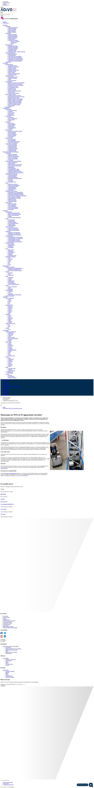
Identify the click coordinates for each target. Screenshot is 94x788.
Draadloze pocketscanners (13, 70)
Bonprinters (8, 26)
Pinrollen (10, 216)
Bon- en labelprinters (10, 298)
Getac (9, 325)
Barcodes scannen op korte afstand (15, 83)
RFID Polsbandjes (12, 168)
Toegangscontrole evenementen (14, 197)
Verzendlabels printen (12, 49)
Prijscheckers (10, 113)
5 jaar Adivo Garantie (7, 623)
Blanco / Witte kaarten (12, 162)
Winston (10, 366)
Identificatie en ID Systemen (11, 191)
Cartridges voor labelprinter (13, 230)
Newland (10, 308)
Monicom (10, 375)
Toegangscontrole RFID (13, 186)
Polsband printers (11, 39)
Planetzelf (10, 369)
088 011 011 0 (6, 5)
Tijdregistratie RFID (12, 188)
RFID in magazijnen (12, 200)
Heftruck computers (12, 80)
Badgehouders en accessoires (11, 173)
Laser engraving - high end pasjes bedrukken (17, 195)
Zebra (9, 257)
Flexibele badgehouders (13, 177)
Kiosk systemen (11, 112)
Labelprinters (8, 33)
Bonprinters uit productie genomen (15, 131)
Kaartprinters (8, 153)
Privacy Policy (6, 625)
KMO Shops (10, 333)
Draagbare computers (12, 78)
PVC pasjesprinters (12, 206)
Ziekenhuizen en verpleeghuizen (14, 294)
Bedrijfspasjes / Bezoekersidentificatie (15, 193)
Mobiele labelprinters (12, 37)
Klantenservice (6, 619)
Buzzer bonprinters (12, 132)
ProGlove (10, 310)
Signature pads (11, 126)
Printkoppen (8, 231)
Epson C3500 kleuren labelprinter (15, 57)
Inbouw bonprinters (12, 29)
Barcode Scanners (9, 64)
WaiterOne (10, 364)
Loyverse (10, 346)
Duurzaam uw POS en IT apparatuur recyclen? (12, 408)
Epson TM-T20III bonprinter (14, 141)
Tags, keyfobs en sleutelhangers (14, 165)
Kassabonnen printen (12, 147)
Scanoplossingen (9, 81)
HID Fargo (10, 317)
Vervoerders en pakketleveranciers (15, 270)
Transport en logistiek (10, 267)
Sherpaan (10, 339)
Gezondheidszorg (9, 290)
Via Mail (2, 499)
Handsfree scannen (12, 88)
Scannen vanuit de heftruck (13, 93)
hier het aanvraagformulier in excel (12, 473)
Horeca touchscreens (12, 134)
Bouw (9, 274)
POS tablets (10, 111)
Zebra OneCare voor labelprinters (15, 60)
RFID (7, 183)
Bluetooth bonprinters (12, 54)
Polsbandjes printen (12, 50)
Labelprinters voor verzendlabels (14, 56)
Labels (7, 218)
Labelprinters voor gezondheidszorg (15, 58)
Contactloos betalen (12, 150)
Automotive (10, 272)
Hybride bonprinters (12, 28)
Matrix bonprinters (12, 30)
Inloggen (5, 21)
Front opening (11, 123)
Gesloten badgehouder (12, 174)
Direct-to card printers (12, 154)
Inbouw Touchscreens (12, 118)
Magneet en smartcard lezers (14, 185)
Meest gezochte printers (10, 52)
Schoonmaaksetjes (9, 235)
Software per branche (10, 295)
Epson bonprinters (12, 140)
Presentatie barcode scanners (14, 73)
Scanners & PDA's (9, 305)
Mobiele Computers (10, 75)
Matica (9, 320)
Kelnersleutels (11, 189)
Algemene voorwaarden (8, 782)
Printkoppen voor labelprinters (14, 233)
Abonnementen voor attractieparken (15, 192)
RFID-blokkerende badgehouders (15, 178)
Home (4, 407)
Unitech (9, 312)
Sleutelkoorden (11, 166)
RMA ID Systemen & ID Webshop (10, 627)
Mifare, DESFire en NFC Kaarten (15, 164)
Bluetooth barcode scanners (13, 97)
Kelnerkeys (10, 254)
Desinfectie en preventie (13, 86)
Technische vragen (7, 624)
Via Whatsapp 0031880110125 (7, 504)
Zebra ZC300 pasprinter (13, 207)
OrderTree (10, 360)
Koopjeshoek (8, 62)
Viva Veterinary (11, 376)
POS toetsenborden (12, 127)
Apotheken (10, 291)
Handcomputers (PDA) (13, 77)
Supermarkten (11, 282)
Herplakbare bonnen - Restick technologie (16, 51)
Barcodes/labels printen (13, 45)
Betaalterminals (11, 115)
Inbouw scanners (11, 72)
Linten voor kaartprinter (13, 158)
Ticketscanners (11, 105)
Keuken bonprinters (12, 135)
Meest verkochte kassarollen (14, 212)
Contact (4, 3)
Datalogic (10, 306)
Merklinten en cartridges (10, 256)
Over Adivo (5, 1)
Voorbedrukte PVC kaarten (13, 169)
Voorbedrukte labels (12, 222)
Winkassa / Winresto (12, 377)
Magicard (10, 318)
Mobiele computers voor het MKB (15, 100)
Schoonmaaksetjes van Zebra (14, 239)
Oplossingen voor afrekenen (11, 143)
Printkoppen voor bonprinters (14, 232)
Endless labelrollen (12, 225)
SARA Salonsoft (11, 370)
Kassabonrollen (9, 211)
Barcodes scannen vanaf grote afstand (15, 85)
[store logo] (9, 11)
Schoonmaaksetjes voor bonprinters (15, 237)
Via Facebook (3, 509)
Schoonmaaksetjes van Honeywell (15, 241)
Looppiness (10, 348)
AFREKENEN (6, 108)
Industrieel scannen (12, 89)
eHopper (10, 344)
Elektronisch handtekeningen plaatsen (15, 194)
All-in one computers (12, 110)
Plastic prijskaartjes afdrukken (14, 196)
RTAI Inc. (10, 321)
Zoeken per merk (9, 138)
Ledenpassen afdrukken (13, 48)
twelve (9, 354)
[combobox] (6, 14)
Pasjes (7, 248)
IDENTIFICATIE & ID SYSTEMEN (10, 151)
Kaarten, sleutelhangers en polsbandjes (13, 161)
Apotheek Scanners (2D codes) (14, 95)
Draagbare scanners (12, 68)
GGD (9, 292)
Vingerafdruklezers (12, 187)
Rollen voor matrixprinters (13, 215)
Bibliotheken (10, 277)
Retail (7, 276)
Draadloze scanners (12, 67)
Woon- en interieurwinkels (13, 284)
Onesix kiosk (10, 359)
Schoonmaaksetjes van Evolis (14, 240)
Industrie (7, 271)
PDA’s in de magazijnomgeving (14, 90)
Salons (7, 367)
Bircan (9, 358)
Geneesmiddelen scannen (13, 87)
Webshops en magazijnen (11, 331)
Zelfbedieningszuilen (12, 149)
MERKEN (5, 297)
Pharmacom (10, 373)
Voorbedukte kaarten (12, 201)
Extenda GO (10, 345)
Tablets (9, 79)
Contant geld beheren (12, 145)
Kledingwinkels (11, 280)
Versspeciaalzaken (12, 283)
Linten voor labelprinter (13, 227)
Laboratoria (10, 293)
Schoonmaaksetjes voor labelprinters (15, 238)
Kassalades (8, 121)
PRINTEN (5, 25)
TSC (9, 263)
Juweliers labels (11, 221)
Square (9, 362)
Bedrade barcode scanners (13, 66)
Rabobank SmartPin (12, 350)
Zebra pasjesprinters (12, 204)
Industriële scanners (12, 71)
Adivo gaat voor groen (7, 621)
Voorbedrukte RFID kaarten (14, 170)
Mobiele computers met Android (14, 101)
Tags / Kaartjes (11, 244)
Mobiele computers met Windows (15, 102)
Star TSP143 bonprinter (13, 142)
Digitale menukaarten (12, 146)
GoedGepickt (11, 332)
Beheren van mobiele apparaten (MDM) (16, 82)
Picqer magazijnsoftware (13, 338)
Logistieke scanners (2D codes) (14, 103)
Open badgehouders (12, 176)
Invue (9, 329)
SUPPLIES (5, 210)
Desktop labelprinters (12, 34)
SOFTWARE (6, 330)
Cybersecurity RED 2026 (8, 784)
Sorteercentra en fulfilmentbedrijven (15, 268)
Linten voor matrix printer (13, 229)
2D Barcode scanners (12, 65)
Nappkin (10, 347)
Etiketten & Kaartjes (10, 242)
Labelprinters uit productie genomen (15, 59)
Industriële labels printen (13, 47)
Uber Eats (10, 363)
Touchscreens (8, 116)
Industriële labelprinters (13, 36)
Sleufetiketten (11, 247)
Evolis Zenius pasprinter (13, 208)
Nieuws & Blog (6, 2)
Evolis (9, 264)
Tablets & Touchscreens (10, 323)
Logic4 (9, 336)
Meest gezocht (8, 130)
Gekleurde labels (11, 224)
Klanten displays (11, 125)
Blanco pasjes (11, 249)
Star (9, 262)
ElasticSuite (12, 786)
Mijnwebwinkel (11, 337)
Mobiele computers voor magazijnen (15, 98)
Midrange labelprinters (12, 35)
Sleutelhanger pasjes (12, 255)
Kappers (10, 279)
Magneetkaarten (11, 252)
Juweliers (10, 278)
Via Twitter (3, 514)
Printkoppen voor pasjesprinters (14, 234)
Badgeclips (10, 179)
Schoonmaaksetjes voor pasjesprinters (15, 172)
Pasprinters (8, 314)
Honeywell (10, 259)
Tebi (9, 353)
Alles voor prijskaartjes (12, 157)
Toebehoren (10, 128)
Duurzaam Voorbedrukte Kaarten (15, 171)
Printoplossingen (9, 44)
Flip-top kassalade (11, 124)
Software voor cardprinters (13, 156)
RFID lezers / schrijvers (13, 184)
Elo (9, 324)
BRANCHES (6, 265)
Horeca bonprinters (12, 133)
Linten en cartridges (10, 226)
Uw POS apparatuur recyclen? (9, 620)
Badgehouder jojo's (12, 181)
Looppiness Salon (11, 368)
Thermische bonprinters (13, 27)
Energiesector (11, 275)
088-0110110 (3, 494)
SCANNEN (5, 63)
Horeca (7, 285)
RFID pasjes (10, 250)
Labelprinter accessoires (13, 40)
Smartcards (10, 253)
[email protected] (4, 501)
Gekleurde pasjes (11, 163)
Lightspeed (10, 335)
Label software (14, 42)
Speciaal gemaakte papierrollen (14, 217)
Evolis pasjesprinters (12, 203)
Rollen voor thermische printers (14, 214)
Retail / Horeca (9, 341)
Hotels (9, 287)
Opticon (9, 309)
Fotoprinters (10, 159)
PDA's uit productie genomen (14, 104)
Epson (9, 261)
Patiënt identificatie (12, 199)
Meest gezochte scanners (11, 94)
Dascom (10, 315)
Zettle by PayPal (11, 355)
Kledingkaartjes (11, 245)
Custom (9, 300)
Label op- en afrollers (15, 41)
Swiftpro (10, 322)
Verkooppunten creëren (13, 148)
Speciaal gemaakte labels (13, 223)
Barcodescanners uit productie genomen (16, 96)
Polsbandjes (10, 246)
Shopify (9, 340)
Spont (9, 352)
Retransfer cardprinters (12, 155)
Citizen (9, 260)
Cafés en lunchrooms (12, 286)
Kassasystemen (9, 109)
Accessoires (10, 180)
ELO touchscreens (12, 139)
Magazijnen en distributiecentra (14, 269)
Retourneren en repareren (8, 626)
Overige (12, 43)
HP (9, 326)
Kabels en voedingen (12, 74)
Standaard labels (11, 219)
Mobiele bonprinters (12, 32)
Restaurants (10, 288)
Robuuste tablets (11, 92)
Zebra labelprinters (12, 55)
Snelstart (10, 351)
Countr (9, 343)
